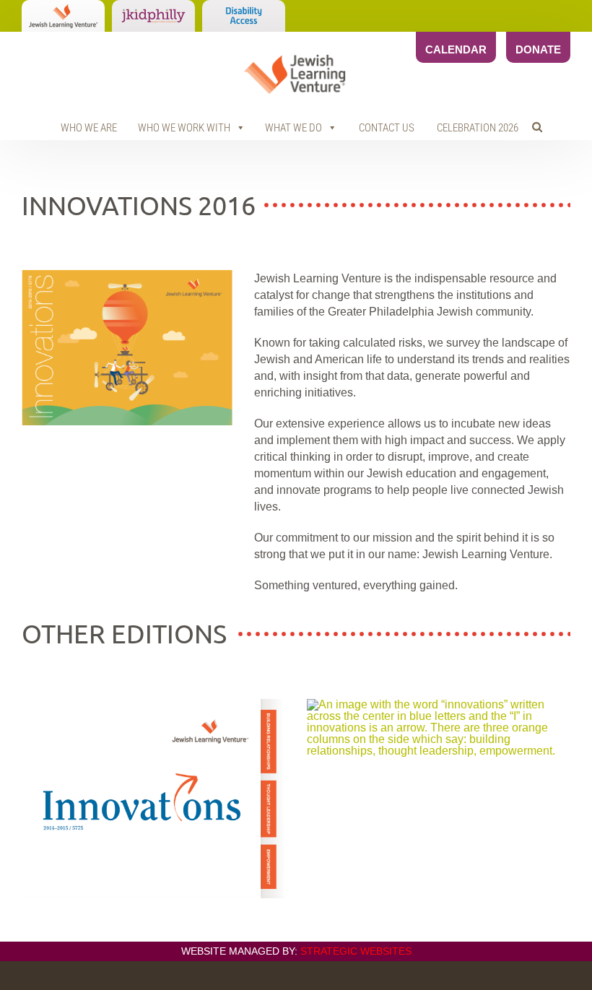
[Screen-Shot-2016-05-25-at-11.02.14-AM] (438, 704)
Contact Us (386, 127)
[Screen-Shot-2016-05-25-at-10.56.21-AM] (153, 704)
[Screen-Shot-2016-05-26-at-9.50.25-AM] (127, 275)
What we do (293, 127)
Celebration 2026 (477, 127)
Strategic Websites (356, 951)
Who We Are (89, 127)
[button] (537, 127)
